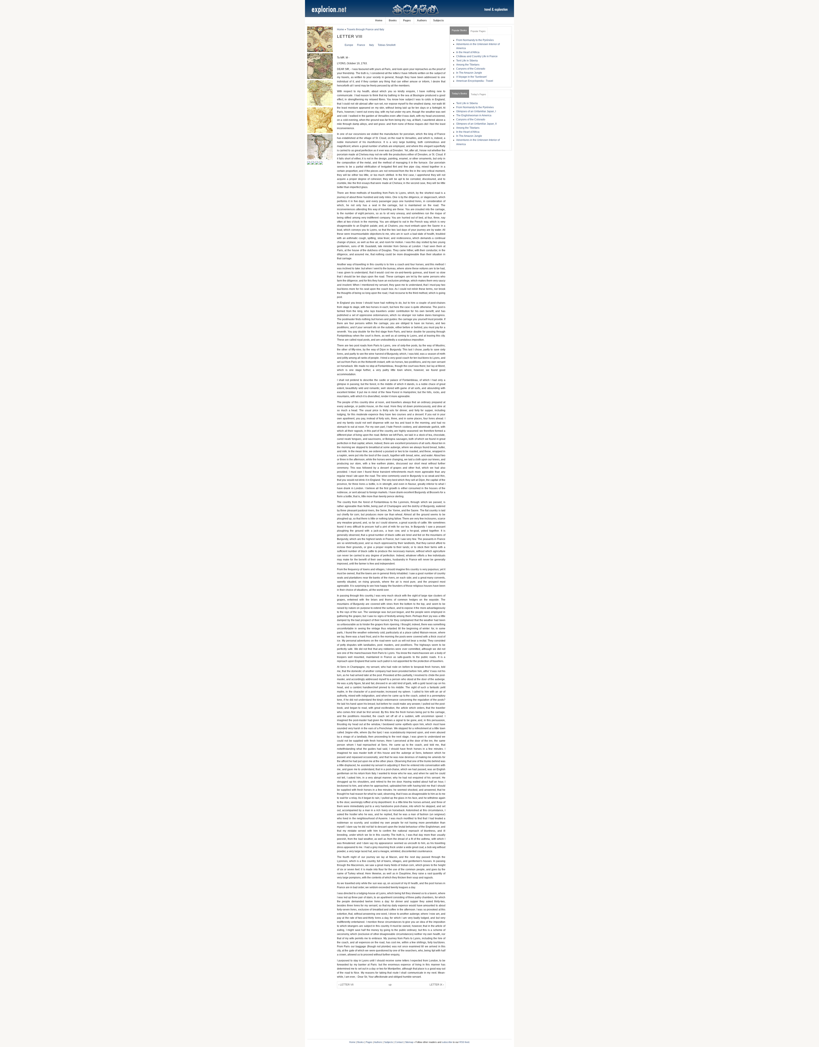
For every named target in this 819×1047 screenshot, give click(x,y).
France (361, 45)
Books (393, 20)
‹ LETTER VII (345, 984)
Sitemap (409, 1042)
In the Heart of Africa (467, 52)
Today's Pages (478, 94)
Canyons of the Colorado (470, 68)
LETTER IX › (437, 984)
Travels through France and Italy (365, 29)
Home (378, 20)
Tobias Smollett (386, 45)
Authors (422, 20)
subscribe (447, 1042)
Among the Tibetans (467, 64)
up (390, 984)
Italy (371, 45)
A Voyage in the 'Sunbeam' (471, 76)
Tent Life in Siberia (467, 60)
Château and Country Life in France (477, 56)
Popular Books (459, 30)
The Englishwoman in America (473, 115)
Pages (407, 20)
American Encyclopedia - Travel (474, 80)
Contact (399, 1042)
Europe (349, 45)
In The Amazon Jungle (469, 72)
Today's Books (459, 93)
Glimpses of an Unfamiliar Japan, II (476, 123)
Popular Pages (478, 31)
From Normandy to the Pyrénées (475, 40)
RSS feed (464, 1042)
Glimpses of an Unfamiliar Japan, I (476, 111)
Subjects (438, 20)
